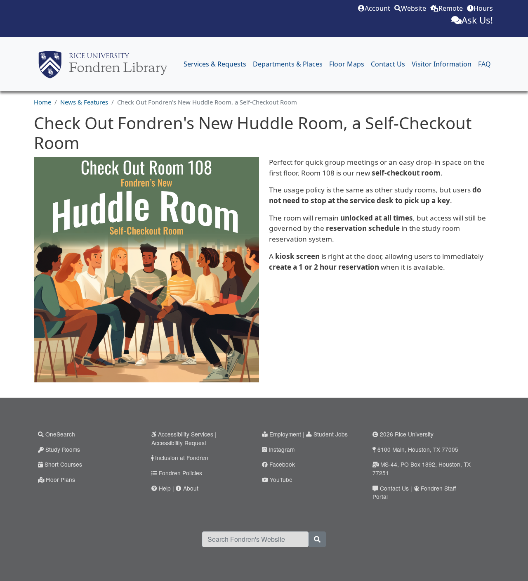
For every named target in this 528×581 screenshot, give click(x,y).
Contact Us (388, 64)
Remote (450, 8)
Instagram (282, 449)
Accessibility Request (178, 443)
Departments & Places (288, 64)
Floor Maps (346, 64)
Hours (483, 8)
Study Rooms (62, 449)
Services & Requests (215, 64)
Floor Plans (60, 479)
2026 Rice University (407, 434)
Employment (285, 434)
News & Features (84, 102)
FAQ (484, 64)
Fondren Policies (180, 473)
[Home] (103, 64)
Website (413, 8)
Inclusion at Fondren (181, 457)
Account (377, 8)
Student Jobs (331, 434)
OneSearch (60, 434)
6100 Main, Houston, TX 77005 (417, 449)
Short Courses (63, 464)
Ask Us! (477, 20)
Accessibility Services (185, 434)
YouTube (281, 479)
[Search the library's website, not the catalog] (317, 539)
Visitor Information (441, 64)
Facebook (282, 464)
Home (42, 102)
